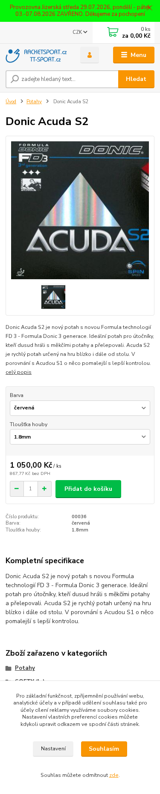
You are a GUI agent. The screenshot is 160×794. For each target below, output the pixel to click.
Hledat (136, 79)
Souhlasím (104, 749)
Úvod (11, 102)
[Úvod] (36, 55)
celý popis (19, 372)
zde (114, 775)
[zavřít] (149, 8)
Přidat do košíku (88, 489)
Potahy (34, 102)
